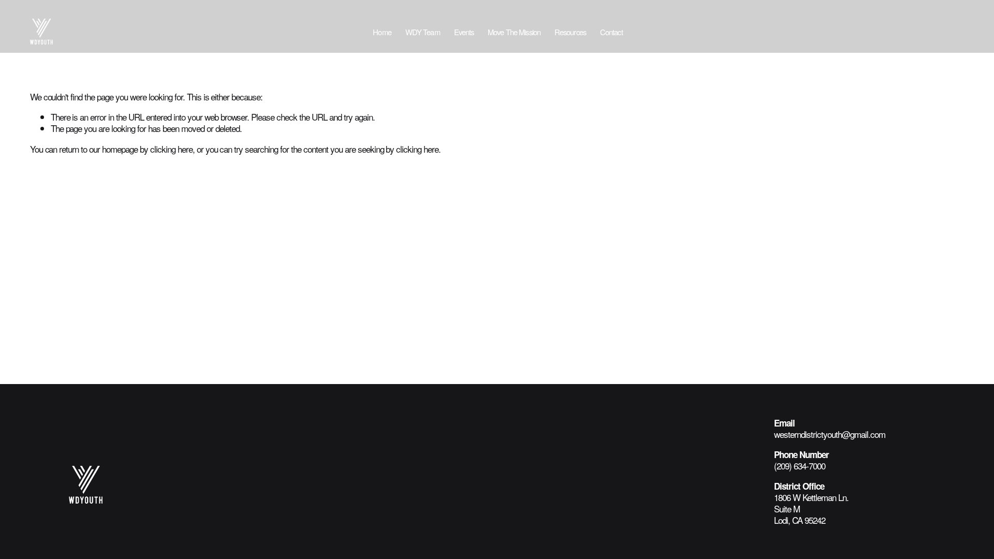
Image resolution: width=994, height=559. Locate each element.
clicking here (171, 148)
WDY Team (422, 31)
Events (464, 31)
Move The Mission (514, 31)
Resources (570, 31)
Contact (611, 31)
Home (382, 31)
